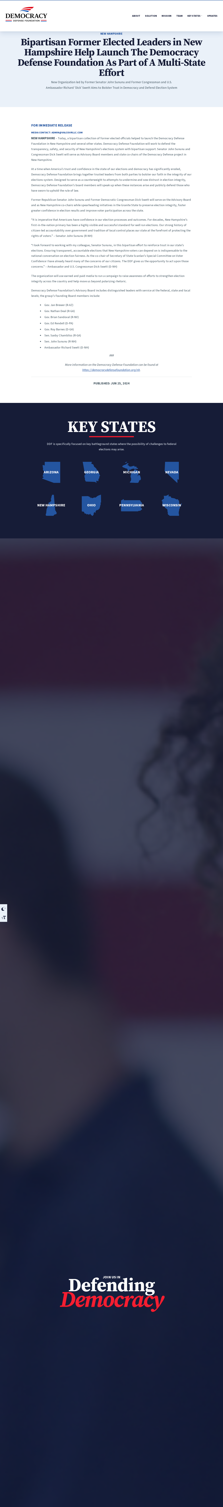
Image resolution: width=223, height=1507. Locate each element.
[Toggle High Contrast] (3, 908)
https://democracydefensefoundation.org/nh (111, 370)
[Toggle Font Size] (3, 917)
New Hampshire (111, 33)
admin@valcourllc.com (67, 133)
